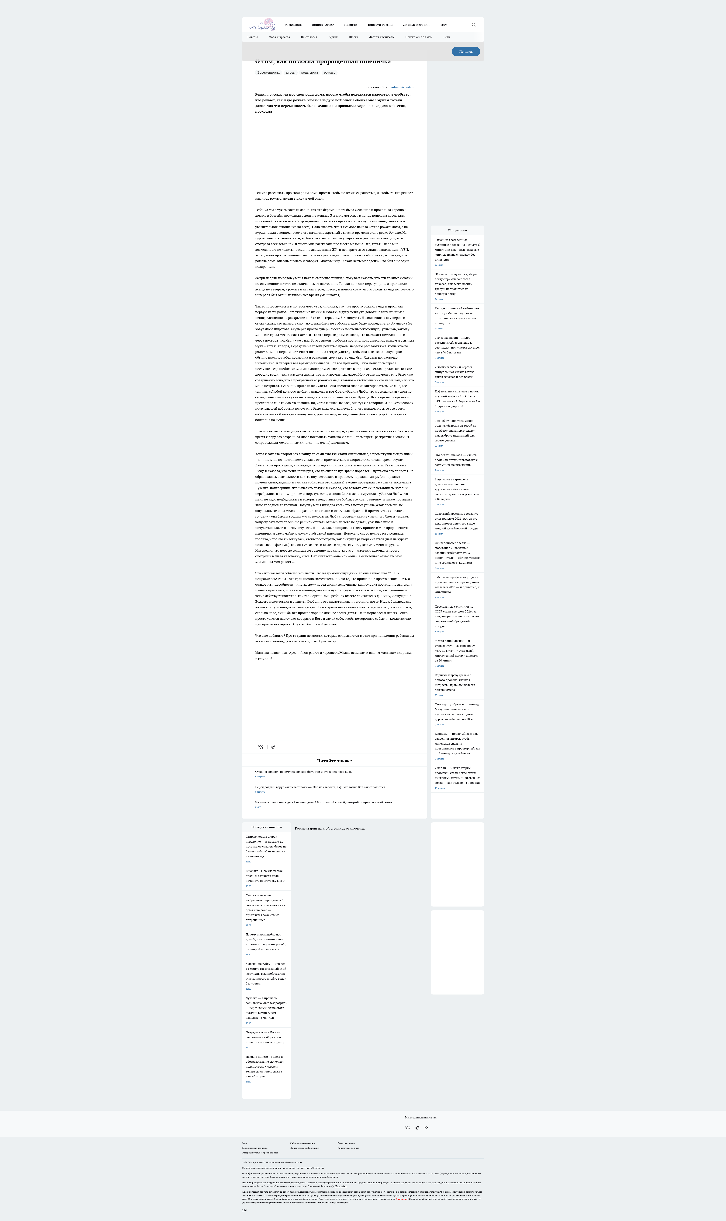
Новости (350, 24)
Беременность (269, 72)
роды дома (309, 72)
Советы (252, 37)
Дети (446, 37)
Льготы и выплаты (381, 37)
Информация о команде (302, 1143)
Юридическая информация (304, 1147)
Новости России (380, 24)
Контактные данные (348, 1147)
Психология (309, 37)
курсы (290, 72)
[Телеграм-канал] (417, 1128)
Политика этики (346, 1143)
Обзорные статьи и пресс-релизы (260, 1152)
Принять (466, 51)
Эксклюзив (293, 24)
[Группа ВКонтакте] (407, 1128)
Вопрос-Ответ (323, 24)
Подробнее (341, 1186)
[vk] (261, 747)
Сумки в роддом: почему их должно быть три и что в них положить (303, 774)
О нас (245, 1143)
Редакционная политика (255, 1147)
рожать (329, 72)
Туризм (333, 37)
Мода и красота (279, 37)
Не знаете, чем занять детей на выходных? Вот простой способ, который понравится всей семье (323, 804)
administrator (402, 87)
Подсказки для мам (418, 37)
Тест (443, 24)
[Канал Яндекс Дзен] (426, 1128)
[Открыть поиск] (473, 24)
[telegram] (274, 747)
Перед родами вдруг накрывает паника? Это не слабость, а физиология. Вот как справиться (320, 789)
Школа (353, 37)
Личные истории (416, 24)
